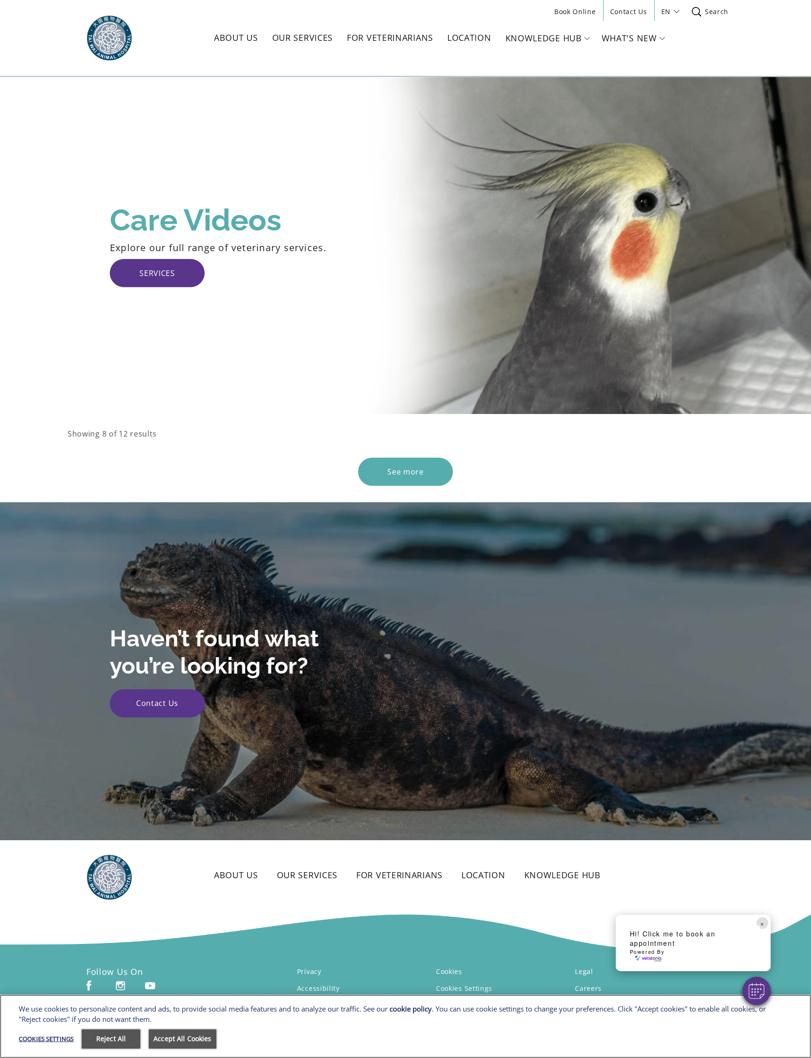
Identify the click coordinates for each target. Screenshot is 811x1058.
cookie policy (411, 1008)
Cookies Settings (464, 988)
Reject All (111, 1038)
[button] (756, 991)
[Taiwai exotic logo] (136, 877)
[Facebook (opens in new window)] (89, 989)
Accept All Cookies (182, 1038)
